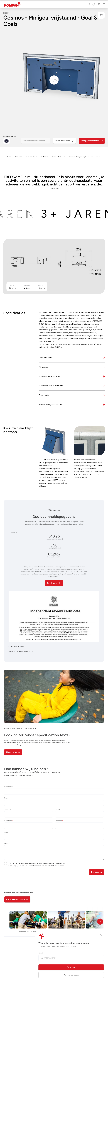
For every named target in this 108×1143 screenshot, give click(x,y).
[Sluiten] (101, 935)
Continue (71, 967)
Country (41, 953)
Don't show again (71, 975)
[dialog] (54, 571)
